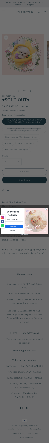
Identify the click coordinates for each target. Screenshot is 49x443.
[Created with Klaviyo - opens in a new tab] (24, 234)
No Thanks (12, 230)
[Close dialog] (46, 209)
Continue (13, 226)
